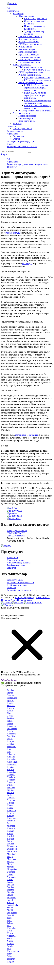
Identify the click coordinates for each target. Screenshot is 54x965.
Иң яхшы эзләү (24, 600)
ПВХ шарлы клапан (22, 128)
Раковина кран (25, 118)
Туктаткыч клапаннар (29, 57)
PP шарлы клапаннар (28, 41)
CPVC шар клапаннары (30, 44)
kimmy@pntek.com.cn (17, 530)
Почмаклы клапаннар (29, 62)
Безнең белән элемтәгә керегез (22, 146)
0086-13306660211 (16, 533)
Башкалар (17, 123)
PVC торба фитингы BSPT (37, 70)
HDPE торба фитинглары (30, 82)
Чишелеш (11, 126)
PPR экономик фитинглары (37, 80)
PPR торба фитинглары (29, 75)
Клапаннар (18, 13)
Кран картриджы (26, 121)
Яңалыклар (12, 133)
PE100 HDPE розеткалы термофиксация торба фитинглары (36, 87)
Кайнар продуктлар (24, 597)
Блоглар (16, 139)
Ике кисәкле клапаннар (30, 36)
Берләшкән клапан (27, 39)
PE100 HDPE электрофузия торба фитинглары (37, 101)
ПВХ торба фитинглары (30, 67)
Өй (8, 8)
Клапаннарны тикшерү (29, 59)
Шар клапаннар (26, 16)
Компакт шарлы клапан (35, 18)
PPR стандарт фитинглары (37, 77)
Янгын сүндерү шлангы (19, 562)
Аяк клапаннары (26, 49)
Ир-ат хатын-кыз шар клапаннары (34, 27)
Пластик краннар (21, 113)
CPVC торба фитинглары (30, 72)
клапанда (27, 264)
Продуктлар (13, 11)
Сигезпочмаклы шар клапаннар (34, 22)
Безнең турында (15, 131)
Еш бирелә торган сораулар (20, 141)
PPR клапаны (25, 46)
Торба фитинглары (22, 64)
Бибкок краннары (27, 116)
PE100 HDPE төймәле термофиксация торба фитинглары (35, 95)
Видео (10, 144)
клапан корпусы (13, 233)
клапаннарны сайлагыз (26, 435)
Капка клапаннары (27, 52)
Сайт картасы (43, 597)
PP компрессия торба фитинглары (35, 110)
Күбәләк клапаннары (28, 54)
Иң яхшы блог (8, 600)
